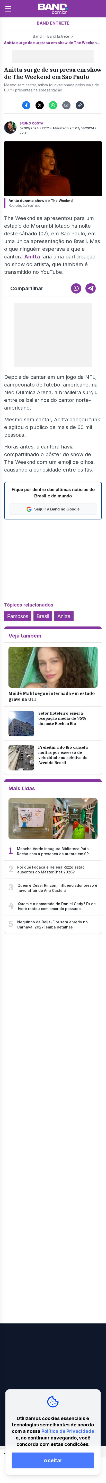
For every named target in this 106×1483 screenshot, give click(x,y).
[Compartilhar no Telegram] (90, 288)
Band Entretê (58, 36)
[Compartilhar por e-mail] (66, 105)
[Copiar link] (80, 105)
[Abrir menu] (8, 9)
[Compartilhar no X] (40, 105)
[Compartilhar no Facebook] (26, 105)
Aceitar (52, 1460)
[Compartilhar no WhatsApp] (53, 105)
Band (37, 36)
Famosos (17, 616)
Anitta (32, 257)
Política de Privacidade (67, 1431)
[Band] (53, 9)
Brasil (43, 616)
